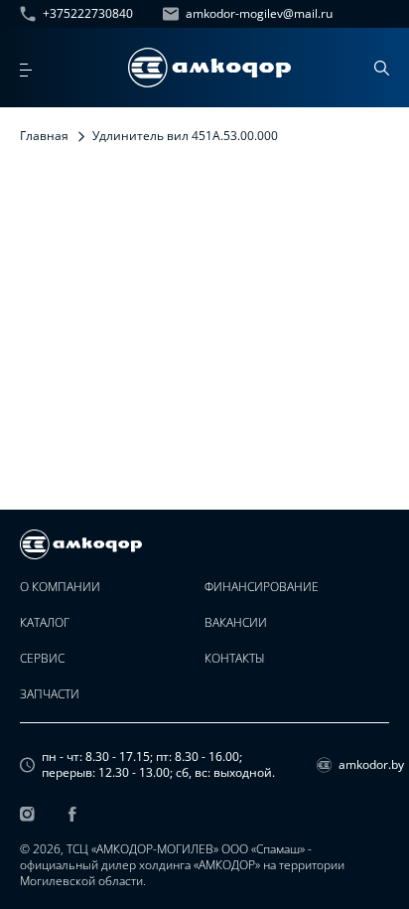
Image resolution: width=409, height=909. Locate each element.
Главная (44, 135)
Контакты (234, 659)
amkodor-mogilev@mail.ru (259, 14)
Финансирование (261, 587)
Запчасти (49, 694)
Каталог (44, 623)
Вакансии (235, 623)
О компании (60, 587)
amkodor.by (364, 764)
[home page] (209, 67)
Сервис (42, 659)
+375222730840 (88, 14)
